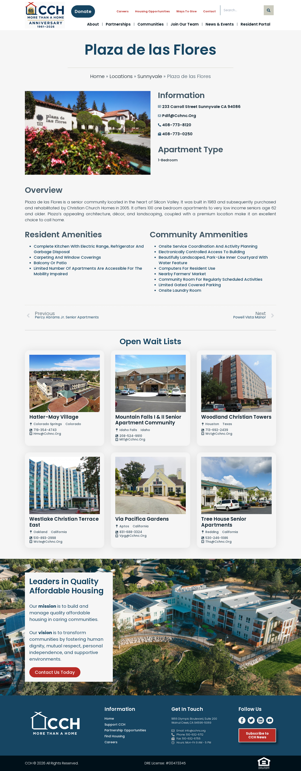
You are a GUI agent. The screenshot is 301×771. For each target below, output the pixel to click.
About (93, 24)
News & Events (220, 24)
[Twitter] (251, 720)
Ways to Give (186, 11)
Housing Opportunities (152, 11)
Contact (209, 11)
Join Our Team (185, 24)
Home (97, 76)
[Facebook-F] (241, 720)
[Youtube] (269, 720)
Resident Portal (255, 24)
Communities (150, 24)
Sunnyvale (149, 76)
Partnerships (118, 24)
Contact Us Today (55, 672)
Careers (122, 11)
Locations (121, 76)
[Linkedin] (260, 720)
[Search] (269, 10)
